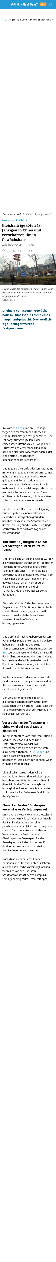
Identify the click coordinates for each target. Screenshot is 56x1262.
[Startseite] (24, 4)
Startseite (7, 214)
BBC (4, 652)
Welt (19, 214)
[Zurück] (4, 20)
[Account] (51, 4)
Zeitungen (38, 752)
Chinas (20, 428)
